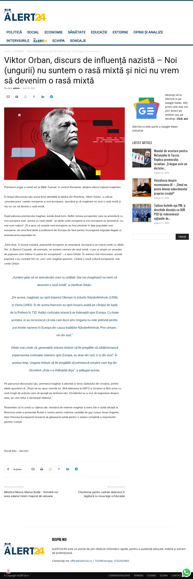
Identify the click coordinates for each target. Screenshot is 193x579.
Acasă (7, 51)
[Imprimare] (16, 96)
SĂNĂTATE (77, 32)
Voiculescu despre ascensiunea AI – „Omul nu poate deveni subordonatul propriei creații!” (170, 187)
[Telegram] (51, 96)
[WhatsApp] (25, 96)
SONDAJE (78, 41)
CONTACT (176, 575)
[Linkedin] (42, 96)
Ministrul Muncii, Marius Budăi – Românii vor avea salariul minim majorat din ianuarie (31, 494)
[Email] (8, 96)
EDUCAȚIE (99, 32)
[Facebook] (34, 96)
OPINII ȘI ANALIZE (148, 32)
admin (16, 88)
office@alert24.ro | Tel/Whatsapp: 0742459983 (99, 561)
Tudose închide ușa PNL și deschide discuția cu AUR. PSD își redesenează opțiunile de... (170, 212)
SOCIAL (33, 32)
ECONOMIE (53, 32)
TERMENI (138, 575)
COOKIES (151, 575)
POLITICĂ (14, 32)
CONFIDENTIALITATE (119, 575)
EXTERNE (120, 32)
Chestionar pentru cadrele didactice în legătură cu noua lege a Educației (101, 494)
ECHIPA (58, 41)
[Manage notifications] (8, 571)
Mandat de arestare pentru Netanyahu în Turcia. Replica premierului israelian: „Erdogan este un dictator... (171, 159)
